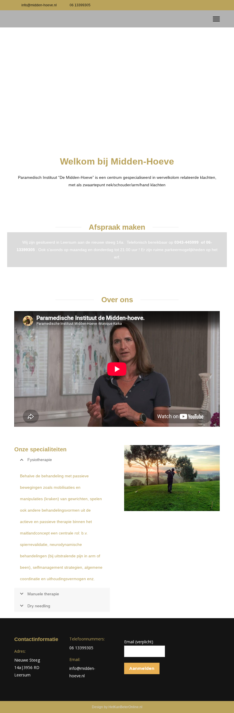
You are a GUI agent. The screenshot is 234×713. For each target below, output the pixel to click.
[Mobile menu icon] (216, 19)
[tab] (62, 527)
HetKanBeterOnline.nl (125, 707)
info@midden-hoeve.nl (39, 5)
